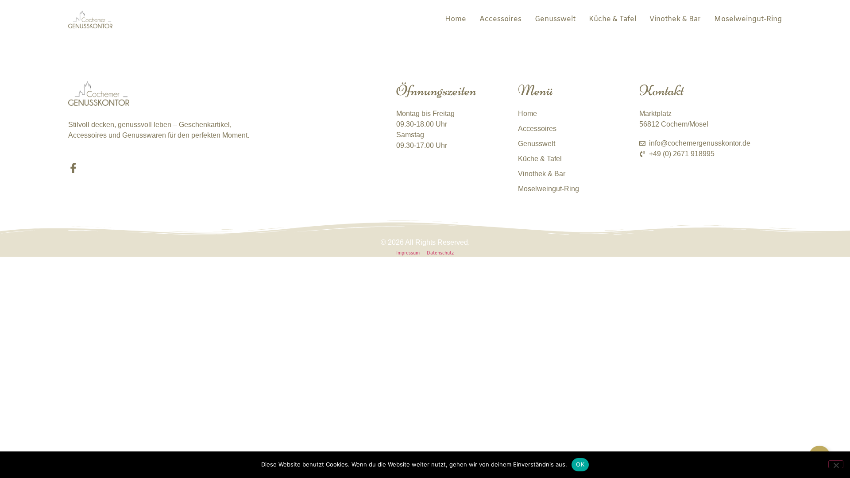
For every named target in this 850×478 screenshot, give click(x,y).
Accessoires (500, 19)
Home (455, 19)
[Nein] (835, 464)
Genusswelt (555, 19)
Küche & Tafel (612, 19)
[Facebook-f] (73, 168)
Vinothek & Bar (675, 19)
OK (580, 464)
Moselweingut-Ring (748, 19)
